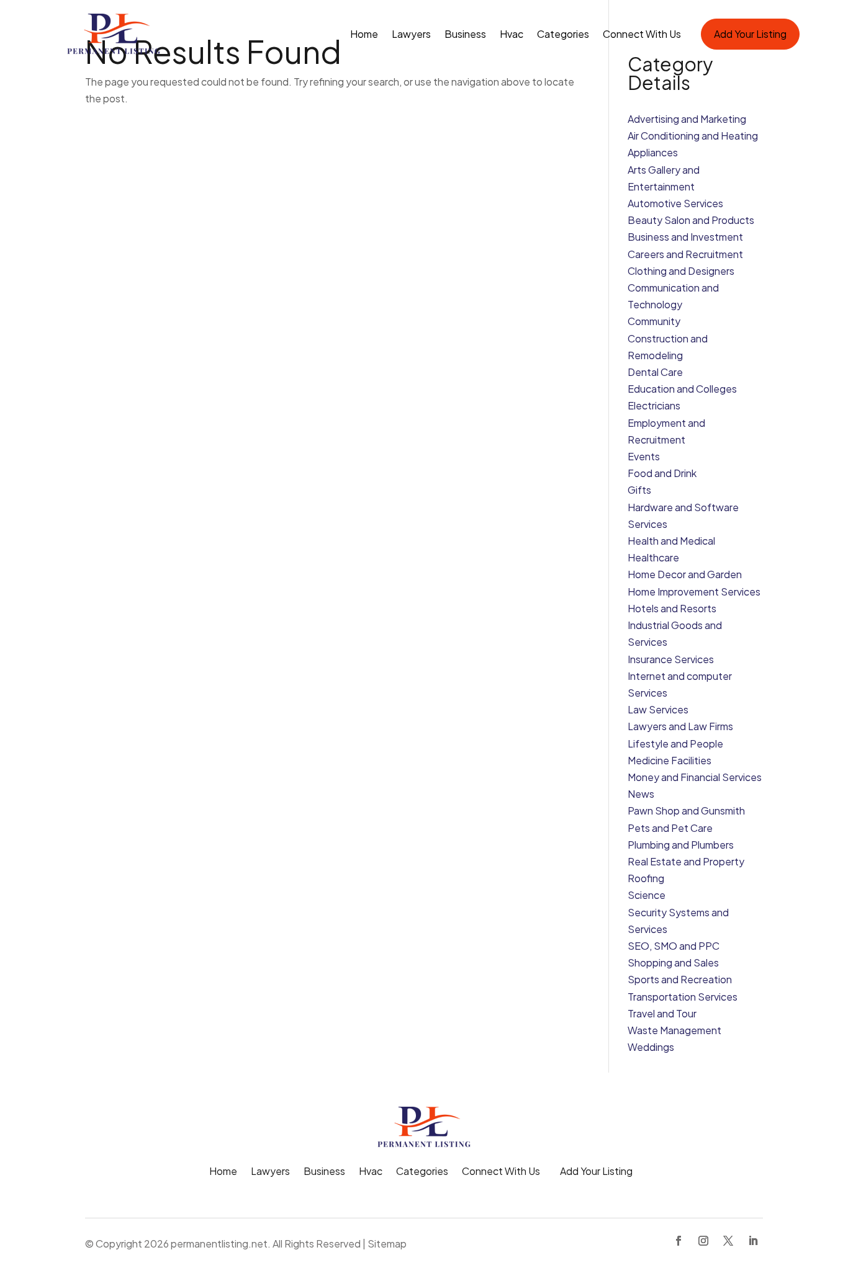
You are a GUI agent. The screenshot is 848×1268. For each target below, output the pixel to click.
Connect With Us (642, 33)
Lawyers (411, 33)
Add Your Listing (750, 33)
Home (364, 33)
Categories (563, 33)
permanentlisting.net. (221, 1243)
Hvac (511, 33)
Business (465, 33)
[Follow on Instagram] (703, 1241)
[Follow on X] (728, 1241)
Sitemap (387, 1243)
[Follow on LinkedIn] (753, 1241)
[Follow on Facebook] (678, 1241)
